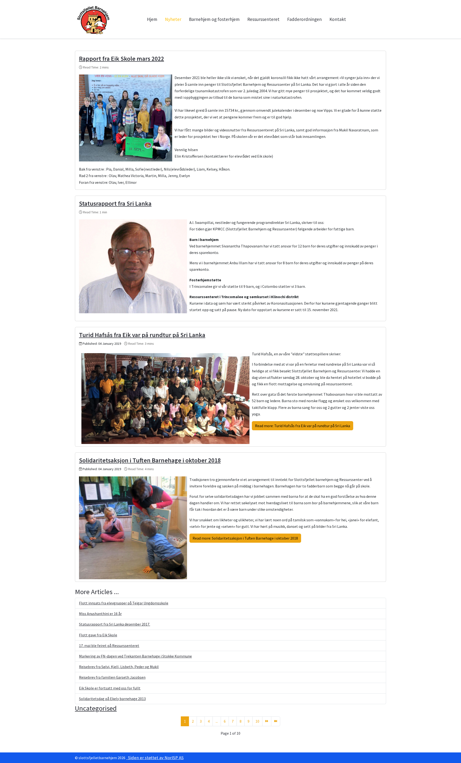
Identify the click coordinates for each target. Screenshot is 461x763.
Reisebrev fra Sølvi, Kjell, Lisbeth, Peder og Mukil (119, 666)
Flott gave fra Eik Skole (98, 635)
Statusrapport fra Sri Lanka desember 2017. (114, 624)
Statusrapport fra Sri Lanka (115, 203)
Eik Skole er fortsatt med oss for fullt (109, 688)
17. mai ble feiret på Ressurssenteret (109, 645)
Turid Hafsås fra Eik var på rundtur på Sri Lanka (142, 335)
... (217, 721)
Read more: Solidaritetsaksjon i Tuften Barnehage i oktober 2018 (245, 538)
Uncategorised (96, 708)
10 (257, 721)
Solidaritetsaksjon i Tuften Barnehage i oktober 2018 (150, 460)
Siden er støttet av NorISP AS (155, 757)
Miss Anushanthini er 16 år (100, 613)
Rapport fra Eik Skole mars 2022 (121, 58)
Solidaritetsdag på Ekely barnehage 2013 (112, 698)
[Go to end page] (275, 721)
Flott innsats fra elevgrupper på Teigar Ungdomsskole (123, 603)
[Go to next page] (266, 721)
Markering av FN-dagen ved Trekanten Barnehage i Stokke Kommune (135, 656)
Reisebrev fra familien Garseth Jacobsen (112, 677)
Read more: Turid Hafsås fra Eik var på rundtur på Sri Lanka (302, 425)
